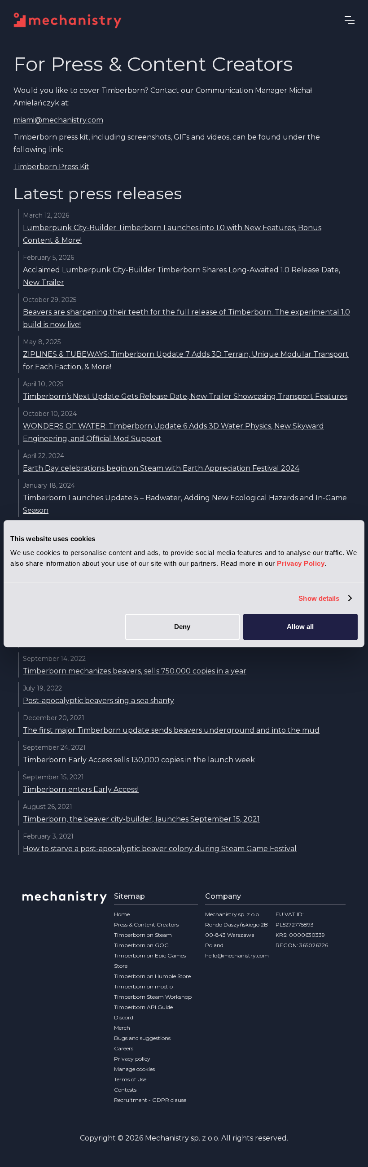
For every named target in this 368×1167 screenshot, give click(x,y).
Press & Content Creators (146, 924)
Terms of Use (130, 1079)
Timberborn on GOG (141, 945)
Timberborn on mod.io (143, 986)
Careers (123, 1048)
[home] (72, 20)
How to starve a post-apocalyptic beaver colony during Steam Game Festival (160, 848)
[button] (350, 20)
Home (122, 914)
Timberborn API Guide (143, 1007)
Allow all (300, 626)
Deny (182, 626)
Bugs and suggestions (142, 1038)
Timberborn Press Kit (51, 166)
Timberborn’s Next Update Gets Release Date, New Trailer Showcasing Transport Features (185, 396)
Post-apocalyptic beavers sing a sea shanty (98, 700)
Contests (125, 1089)
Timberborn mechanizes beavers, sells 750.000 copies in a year (134, 671)
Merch (122, 1027)
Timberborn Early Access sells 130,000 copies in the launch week (139, 760)
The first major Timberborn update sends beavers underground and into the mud (171, 730)
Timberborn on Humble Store (152, 976)
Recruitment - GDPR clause (150, 1100)
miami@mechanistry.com (58, 120)
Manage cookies (134, 1069)
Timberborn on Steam (143, 934)
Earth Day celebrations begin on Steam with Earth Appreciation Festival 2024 (161, 468)
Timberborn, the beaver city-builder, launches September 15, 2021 (141, 819)
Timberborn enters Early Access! (81, 789)
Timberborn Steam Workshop (153, 996)
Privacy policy (132, 1058)
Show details (318, 598)
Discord (123, 1017)
